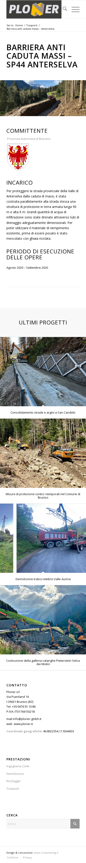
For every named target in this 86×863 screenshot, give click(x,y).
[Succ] (82, 94)
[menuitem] (62, 9)
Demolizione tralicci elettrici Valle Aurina (43, 579)
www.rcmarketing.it (46, 852)
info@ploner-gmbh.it (27, 719)
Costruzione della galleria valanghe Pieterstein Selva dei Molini (43, 662)
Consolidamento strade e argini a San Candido (43, 412)
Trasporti (12, 788)
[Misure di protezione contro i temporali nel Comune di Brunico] (43, 453)
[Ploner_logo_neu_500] (35, 9)
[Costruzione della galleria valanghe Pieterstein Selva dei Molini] (43, 619)
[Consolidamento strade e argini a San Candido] (43, 371)
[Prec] (4, 94)
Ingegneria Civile (17, 766)
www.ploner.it (23, 724)
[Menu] (73, 9)
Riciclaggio (13, 781)
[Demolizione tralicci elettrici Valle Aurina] (43, 538)
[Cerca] (62, 9)
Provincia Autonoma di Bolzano (28, 139)
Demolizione (15, 774)
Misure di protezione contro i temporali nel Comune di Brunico (43, 495)
